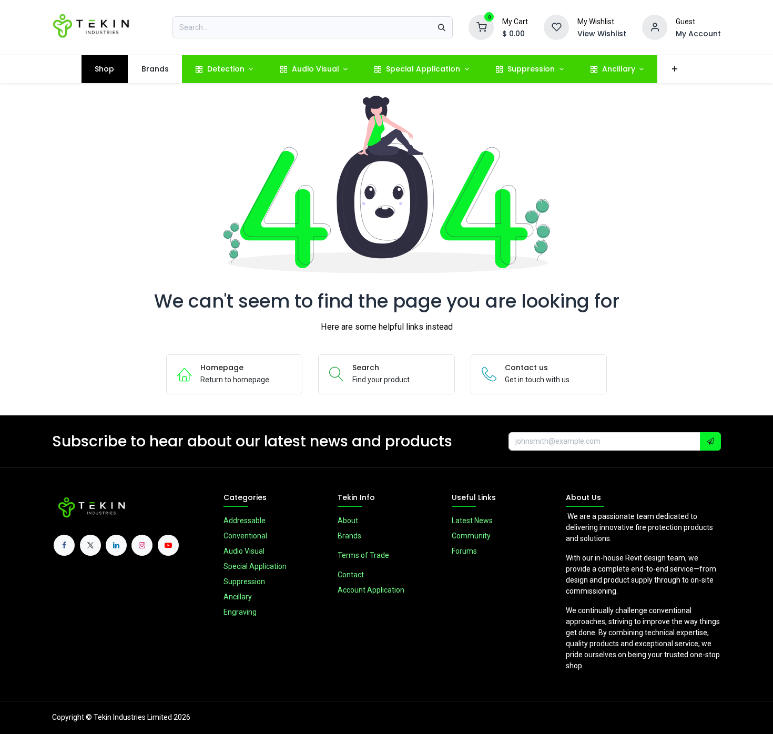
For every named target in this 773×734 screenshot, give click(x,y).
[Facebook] (64, 545)
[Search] (441, 27)
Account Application (371, 590)
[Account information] (654, 27)
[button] (710, 441)
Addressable (244, 520)
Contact (351, 574)
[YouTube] (168, 545)
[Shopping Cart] (481, 27)
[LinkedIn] (116, 545)
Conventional (245, 536)
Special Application (255, 566)
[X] (90, 545)
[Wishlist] (556, 27)
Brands (349, 536)
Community (471, 536)
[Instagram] (141, 545)
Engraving (240, 612)
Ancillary (237, 597)
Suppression (244, 581)
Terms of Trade (363, 555)
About (348, 520)
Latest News (472, 520)
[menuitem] (105, 69)
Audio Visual (244, 551)
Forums (464, 551)
